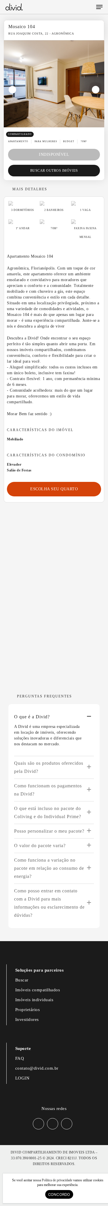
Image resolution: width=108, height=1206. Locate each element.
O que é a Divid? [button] (32, 716)
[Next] (95, 89)
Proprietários (27, 1009)
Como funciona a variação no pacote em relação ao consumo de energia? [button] (49, 868)
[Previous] (12, 89)
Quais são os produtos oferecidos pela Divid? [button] (48, 767)
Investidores (27, 1019)
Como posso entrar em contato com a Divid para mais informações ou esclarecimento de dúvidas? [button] (49, 903)
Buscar (22, 980)
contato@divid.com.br (36, 1068)
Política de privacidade (57, 1180)
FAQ (19, 1058)
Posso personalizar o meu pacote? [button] (49, 831)
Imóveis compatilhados (37, 990)
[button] (99, 7)
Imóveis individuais (34, 999)
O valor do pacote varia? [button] (40, 845)
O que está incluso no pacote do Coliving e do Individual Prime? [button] (47, 812)
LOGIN (22, 1078)
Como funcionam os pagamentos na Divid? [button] (48, 789)
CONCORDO (59, 1194)
